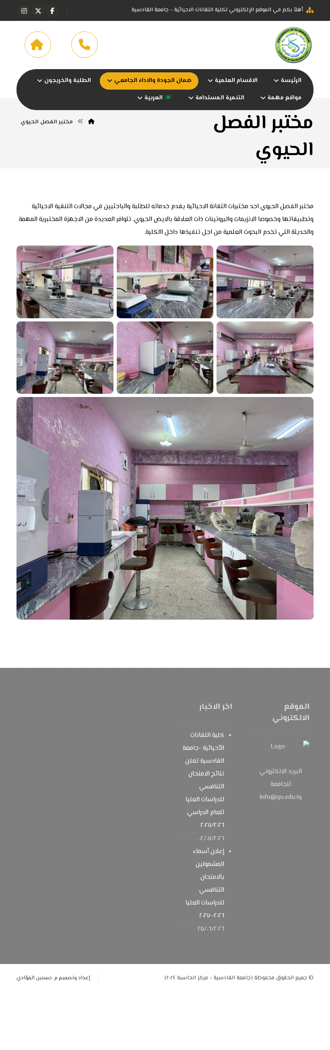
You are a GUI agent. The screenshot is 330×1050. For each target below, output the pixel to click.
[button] (52, 10)
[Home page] (91, 122)
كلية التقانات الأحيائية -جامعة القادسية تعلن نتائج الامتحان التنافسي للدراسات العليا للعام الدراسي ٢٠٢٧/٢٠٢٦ (203, 781)
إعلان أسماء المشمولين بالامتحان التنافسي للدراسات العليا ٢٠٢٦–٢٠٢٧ (205, 884)
